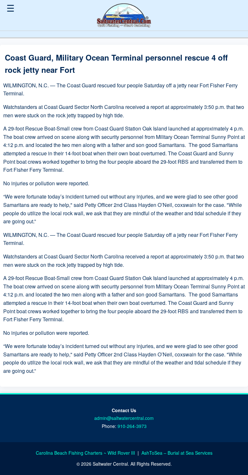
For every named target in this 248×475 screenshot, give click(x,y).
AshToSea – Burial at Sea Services (176, 453)
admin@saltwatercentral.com (124, 418)
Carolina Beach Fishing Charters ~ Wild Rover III (86, 453)
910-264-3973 (132, 426)
